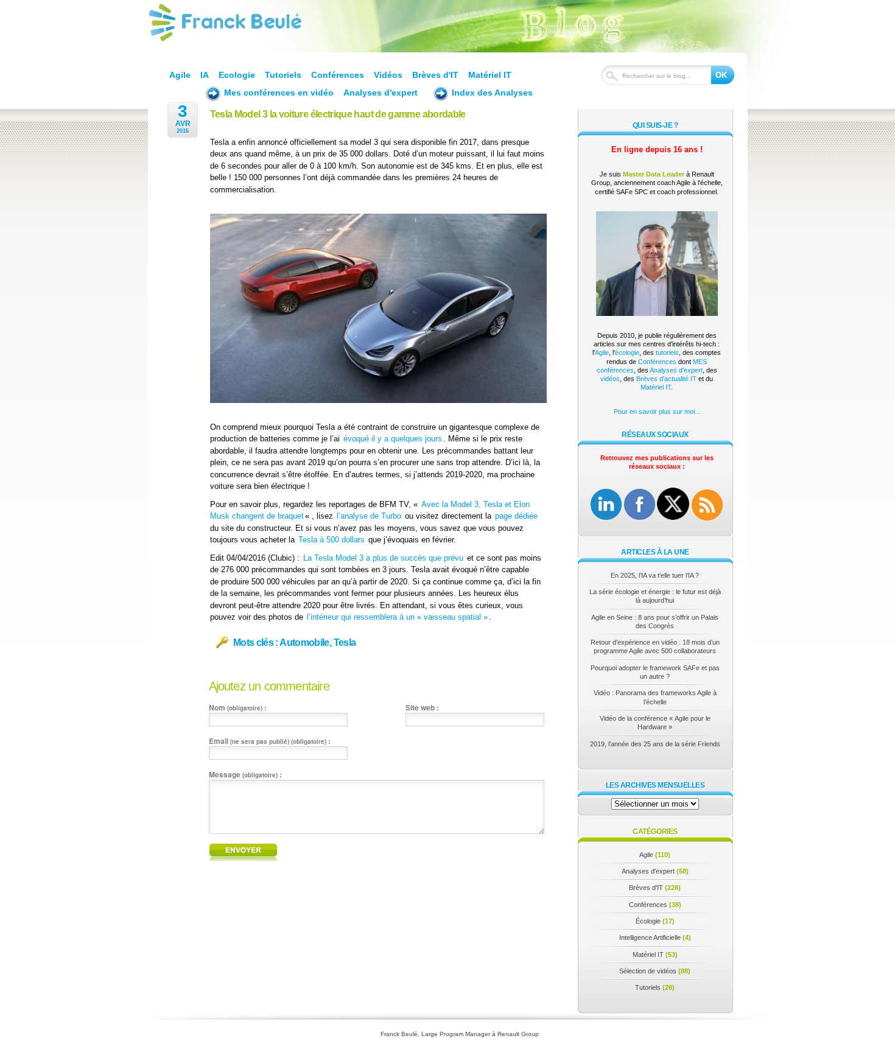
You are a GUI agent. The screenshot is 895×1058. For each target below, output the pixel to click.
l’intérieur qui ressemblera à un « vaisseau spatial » (397, 617)
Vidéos (388, 75)
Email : (270, 740)
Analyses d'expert (380, 92)
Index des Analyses (492, 92)
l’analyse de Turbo (369, 515)
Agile (180, 75)
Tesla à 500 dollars (331, 539)
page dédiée (516, 515)
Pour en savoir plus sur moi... (657, 411)
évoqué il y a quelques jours (392, 438)
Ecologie (237, 75)
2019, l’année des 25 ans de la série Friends (655, 744)
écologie (627, 352)
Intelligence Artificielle (650, 937)
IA (204, 75)
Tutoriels (283, 75)
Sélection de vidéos (647, 971)
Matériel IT (489, 75)
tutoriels (667, 352)
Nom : (238, 707)
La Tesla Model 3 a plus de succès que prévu (383, 557)
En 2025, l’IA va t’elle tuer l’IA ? (655, 575)
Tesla (345, 643)
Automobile (304, 643)
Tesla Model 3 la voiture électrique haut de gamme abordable (338, 114)
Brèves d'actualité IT (666, 378)
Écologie (648, 921)
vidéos (610, 378)
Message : (245, 774)
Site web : (422, 707)
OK (721, 75)
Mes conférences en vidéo (279, 92)
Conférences (337, 75)
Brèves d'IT (435, 75)
